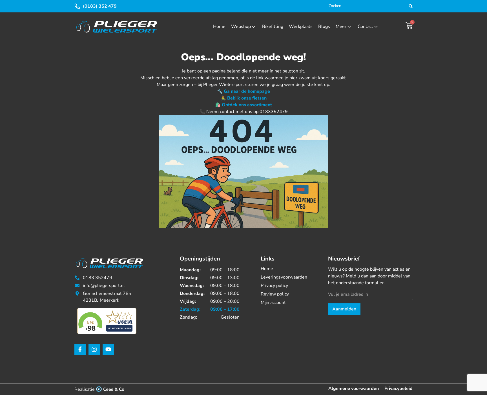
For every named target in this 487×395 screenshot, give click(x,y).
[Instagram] (94, 349)
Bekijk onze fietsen (247, 98)
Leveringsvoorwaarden (284, 277)
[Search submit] (411, 6)
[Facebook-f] (80, 349)
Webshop (241, 26)
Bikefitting (272, 26)
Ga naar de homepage (247, 91)
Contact (365, 26)
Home (219, 26)
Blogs (324, 26)
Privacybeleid (398, 388)
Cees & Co (113, 389)
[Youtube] (108, 349)
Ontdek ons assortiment (247, 105)
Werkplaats (301, 26)
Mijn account (273, 302)
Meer (341, 26)
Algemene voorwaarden (353, 388)
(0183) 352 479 (100, 6)
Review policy (275, 294)
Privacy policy (274, 285)
